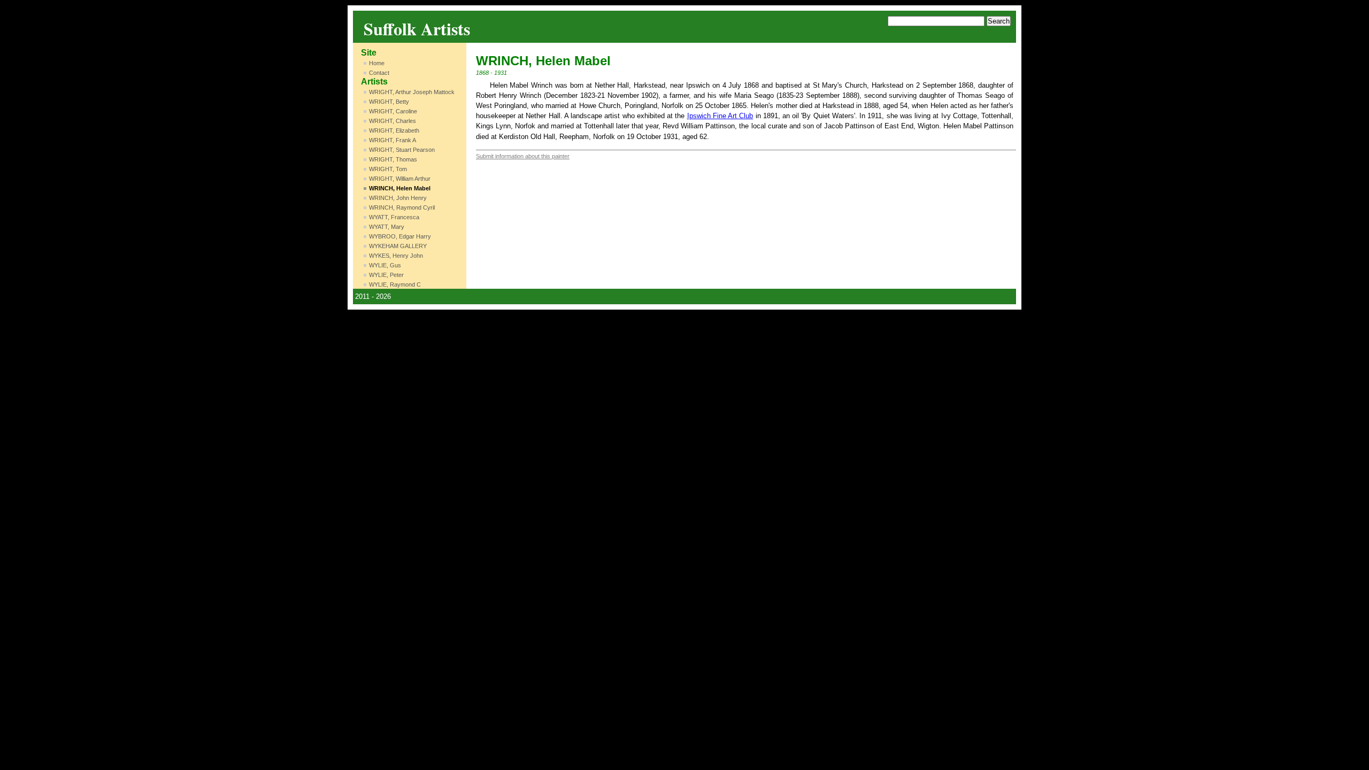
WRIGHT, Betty (389, 101)
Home (376, 63)
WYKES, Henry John (396, 255)
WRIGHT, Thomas (393, 159)
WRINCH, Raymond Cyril (402, 207)
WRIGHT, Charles (392, 121)
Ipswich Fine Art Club (720, 116)
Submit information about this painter (523, 156)
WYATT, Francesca (394, 217)
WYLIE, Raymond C (395, 284)
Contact (379, 73)
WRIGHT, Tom (388, 169)
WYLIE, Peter (386, 275)
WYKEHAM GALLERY (398, 246)
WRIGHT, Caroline (393, 111)
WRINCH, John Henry (398, 198)
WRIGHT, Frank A (392, 140)
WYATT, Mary (386, 227)
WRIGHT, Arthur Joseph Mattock (412, 92)
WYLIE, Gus (385, 265)
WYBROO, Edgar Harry (400, 236)
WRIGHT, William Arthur (399, 178)
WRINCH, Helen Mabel (399, 188)
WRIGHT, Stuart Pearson (402, 150)
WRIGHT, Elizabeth (394, 130)
